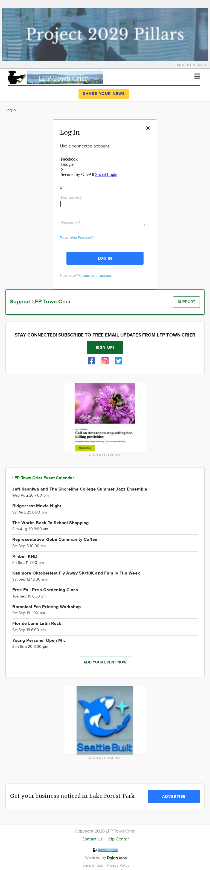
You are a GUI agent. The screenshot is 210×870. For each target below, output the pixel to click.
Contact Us (92, 839)
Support (186, 302)
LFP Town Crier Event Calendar (43, 478)
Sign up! (105, 347)
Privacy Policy (117, 865)
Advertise (173, 796)
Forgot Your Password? (77, 237)
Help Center (117, 839)
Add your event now (105, 662)
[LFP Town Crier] (55, 76)
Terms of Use (92, 865)
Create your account (96, 276)
